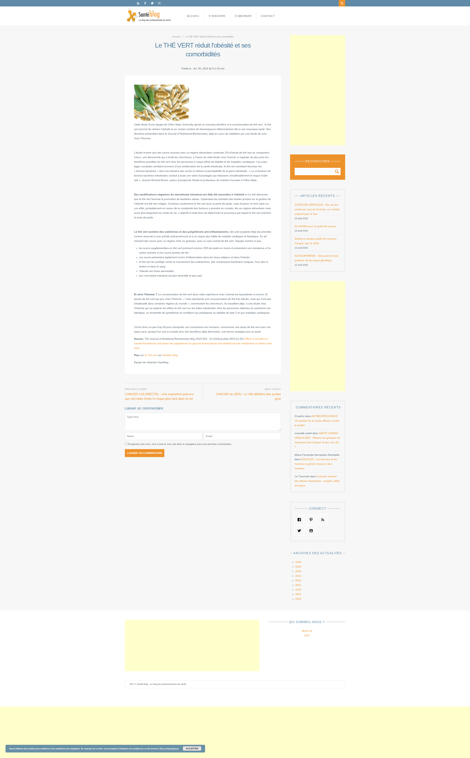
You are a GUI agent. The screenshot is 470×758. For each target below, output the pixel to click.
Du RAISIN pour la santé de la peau (315, 226)
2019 (298, 594)
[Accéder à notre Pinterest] (311, 519)
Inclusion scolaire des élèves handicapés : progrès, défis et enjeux (317, 481)
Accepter (192, 748)
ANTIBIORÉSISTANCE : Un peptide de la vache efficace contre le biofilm (317, 421)
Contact (268, 16)
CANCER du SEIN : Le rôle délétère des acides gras (248, 396)
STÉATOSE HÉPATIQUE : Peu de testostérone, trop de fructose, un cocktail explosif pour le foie (317, 209)
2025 (298, 566)
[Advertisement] (317, 90)
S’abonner (243, 16)
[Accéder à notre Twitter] (300, 530)
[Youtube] (159, 3)
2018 (298, 598)
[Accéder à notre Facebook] (300, 519)
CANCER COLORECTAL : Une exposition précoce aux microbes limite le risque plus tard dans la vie (159, 396)
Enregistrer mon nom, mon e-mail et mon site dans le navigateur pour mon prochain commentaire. (180, 444)
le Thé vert (151, 355)
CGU (307, 635)
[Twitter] (152, 3)
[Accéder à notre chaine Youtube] (311, 530)
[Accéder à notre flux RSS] (323, 519)
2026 (298, 562)
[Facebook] (145, 3)
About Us (307, 630)
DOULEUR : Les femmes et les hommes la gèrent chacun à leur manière (316, 464)
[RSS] (138, 3)
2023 (298, 575)
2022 (298, 580)
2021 (298, 585)
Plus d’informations (169, 748)
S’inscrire (217, 16)
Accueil (193, 16)
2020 (298, 589)
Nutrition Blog (170, 355)
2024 (298, 571)
